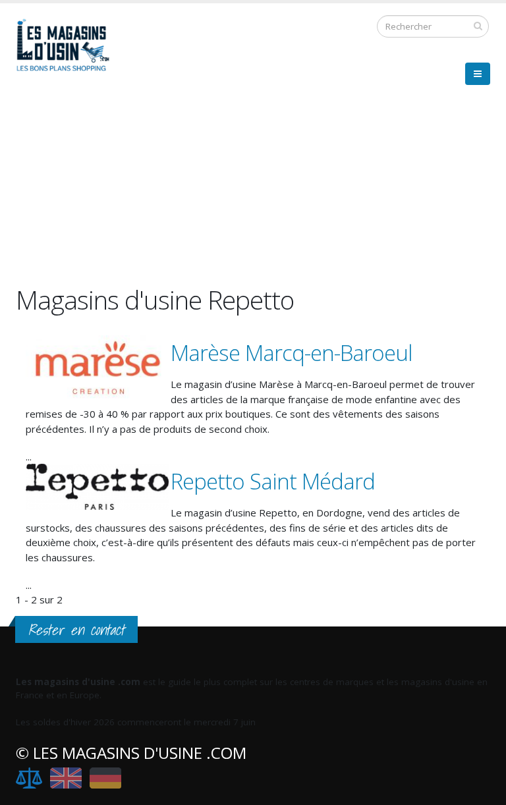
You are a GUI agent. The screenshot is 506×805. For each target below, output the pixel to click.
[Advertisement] (253, 192)
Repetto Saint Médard (273, 481)
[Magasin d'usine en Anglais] (66, 778)
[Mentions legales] (29, 778)
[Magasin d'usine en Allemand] (105, 778)
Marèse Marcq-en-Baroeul (291, 353)
